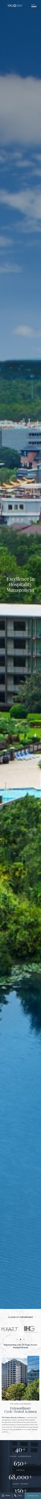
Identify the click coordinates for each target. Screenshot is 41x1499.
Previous (1, 1325)
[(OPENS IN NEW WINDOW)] (34, 5)
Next (40, 1335)
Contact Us (33, 1496)
